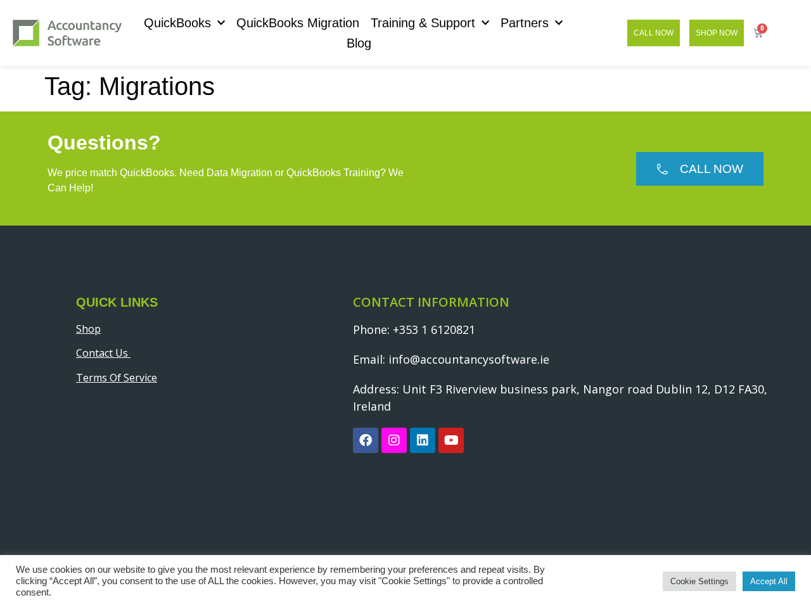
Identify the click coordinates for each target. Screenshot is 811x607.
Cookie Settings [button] (699, 581)
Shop (88, 329)
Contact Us (103, 353)
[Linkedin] (422, 440)
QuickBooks (177, 23)
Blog (359, 43)
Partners (525, 23)
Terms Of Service (116, 378)
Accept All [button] (769, 581)
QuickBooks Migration (297, 23)
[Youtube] (451, 440)
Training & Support (423, 23)
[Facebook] (365, 440)
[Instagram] (394, 440)
